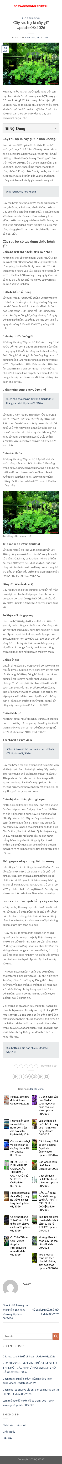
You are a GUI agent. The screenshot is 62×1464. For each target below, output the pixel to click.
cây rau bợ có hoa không (21, 191)
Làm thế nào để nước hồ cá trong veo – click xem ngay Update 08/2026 (48, 1127)
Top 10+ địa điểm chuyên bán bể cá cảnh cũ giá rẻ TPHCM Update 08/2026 (48, 1223)
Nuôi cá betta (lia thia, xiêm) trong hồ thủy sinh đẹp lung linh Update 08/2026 (20, 1199)
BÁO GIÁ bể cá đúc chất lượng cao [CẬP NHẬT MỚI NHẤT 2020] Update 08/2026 (48, 1201)
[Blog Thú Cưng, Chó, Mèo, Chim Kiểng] (31, 6)
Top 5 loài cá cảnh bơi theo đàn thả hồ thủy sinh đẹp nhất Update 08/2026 (48, 1261)
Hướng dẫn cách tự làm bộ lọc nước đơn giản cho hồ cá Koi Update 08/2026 (19, 1127)
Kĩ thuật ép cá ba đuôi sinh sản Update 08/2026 (19, 1100)
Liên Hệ (7, 1438)
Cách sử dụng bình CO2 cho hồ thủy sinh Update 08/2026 (48, 1180)
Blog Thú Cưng (31, 18)
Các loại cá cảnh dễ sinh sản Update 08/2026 (48, 1165)
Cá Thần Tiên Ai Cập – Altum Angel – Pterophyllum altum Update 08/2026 (19, 1246)
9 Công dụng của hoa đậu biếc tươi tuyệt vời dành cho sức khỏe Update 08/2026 (48, 1105)
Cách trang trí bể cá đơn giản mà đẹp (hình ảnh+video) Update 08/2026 (48, 1148)
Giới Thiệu (9, 1431)
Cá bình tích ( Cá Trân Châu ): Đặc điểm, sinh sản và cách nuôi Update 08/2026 (20, 1223)
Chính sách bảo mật (14, 1425)
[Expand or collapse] (55, 128)
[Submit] (56, 1336)
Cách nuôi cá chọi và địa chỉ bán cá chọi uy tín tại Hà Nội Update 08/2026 (20, 1148)
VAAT (47, 37)
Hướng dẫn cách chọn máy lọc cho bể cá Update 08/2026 (48, 1242)
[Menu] (5, 6)
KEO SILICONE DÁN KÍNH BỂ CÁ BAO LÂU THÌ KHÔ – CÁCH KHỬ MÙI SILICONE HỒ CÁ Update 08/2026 (19, 1173)
